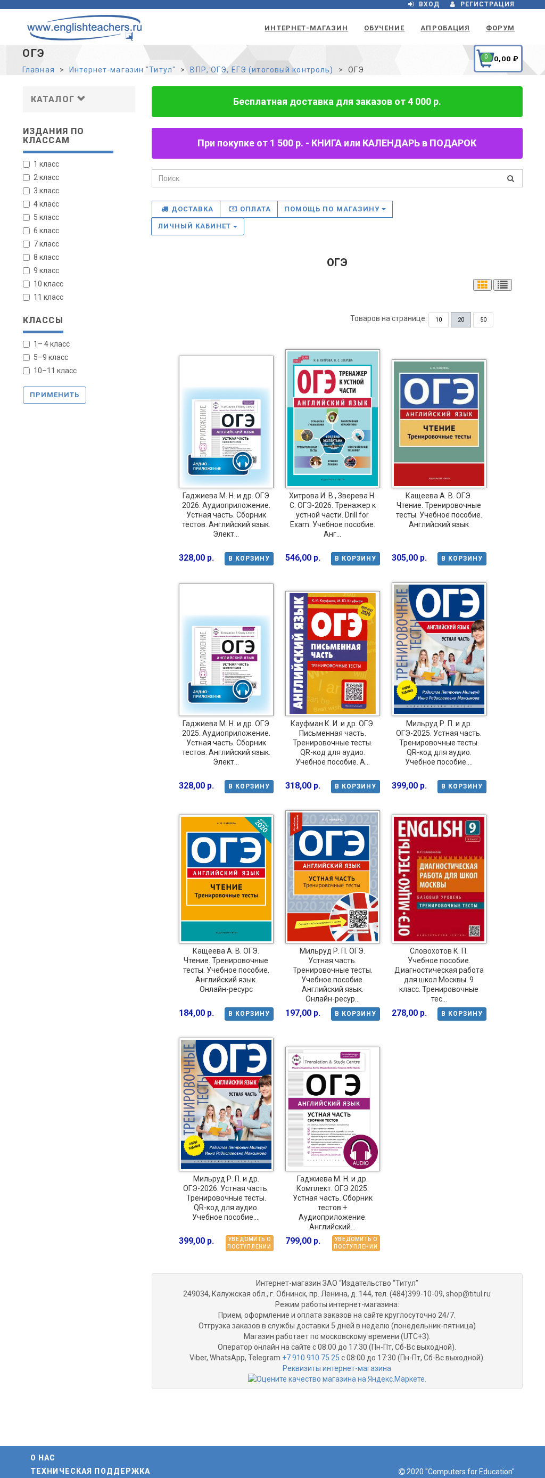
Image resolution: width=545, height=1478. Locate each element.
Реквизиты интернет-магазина (337, 1368)
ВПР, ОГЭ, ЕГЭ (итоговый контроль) (261, 69)
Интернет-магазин (306, 28)
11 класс (48, 297)
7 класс (46, 244)
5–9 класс (51, 357)
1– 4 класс (52, 344)
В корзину (249, 558)
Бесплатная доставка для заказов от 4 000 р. (337, 101)
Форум (500, 28)
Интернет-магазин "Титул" (122, 69)
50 (483, 319)
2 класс (46, 177)
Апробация (444, 28)
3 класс (46, 190)
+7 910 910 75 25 (311, 1357)
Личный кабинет (196, 226)
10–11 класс (55, 370)
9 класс (46, 270)
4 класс (46, 204)
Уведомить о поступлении (249, 1243)
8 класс (46, 257)
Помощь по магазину (333, 209)
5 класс (46, 217)
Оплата (255, 209)
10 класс (48, 284)
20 (461, 319)
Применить (54, 395)
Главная (38, 69)
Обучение (384, 28)
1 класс (46, 164)
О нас (43, 1458)
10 (438, 319)
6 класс (46, 230)
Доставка (192, 209)
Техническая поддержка (90, 1471)
